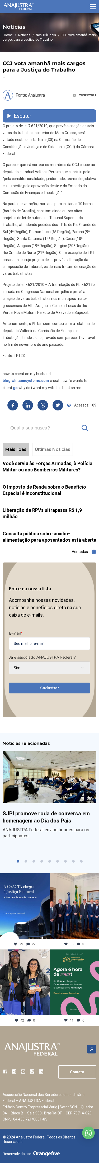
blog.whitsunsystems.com (26, 381)
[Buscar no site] (91, 1049)
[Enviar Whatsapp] (42, 405)
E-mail (15, 633)
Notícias (24, 35)
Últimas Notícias (52, 449)
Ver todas (80, 552)
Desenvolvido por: (17, 1154)
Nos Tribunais (46, 35)
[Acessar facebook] (5, 1071)
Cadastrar (49, 687)
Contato (77, 1072)
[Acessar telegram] (32, 1071)
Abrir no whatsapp (88, 1133)
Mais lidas (15, 449)
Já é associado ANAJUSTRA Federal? (42, 657)
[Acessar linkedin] (41, 1071)
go (15, 388)
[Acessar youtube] (23, 1071)
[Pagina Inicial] (18, 6)
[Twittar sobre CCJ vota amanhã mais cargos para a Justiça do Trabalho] (58, 405)
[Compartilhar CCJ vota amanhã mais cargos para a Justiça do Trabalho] (12, 405)
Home (8, 35)
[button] (93, 6)
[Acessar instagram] (14, 1071)
